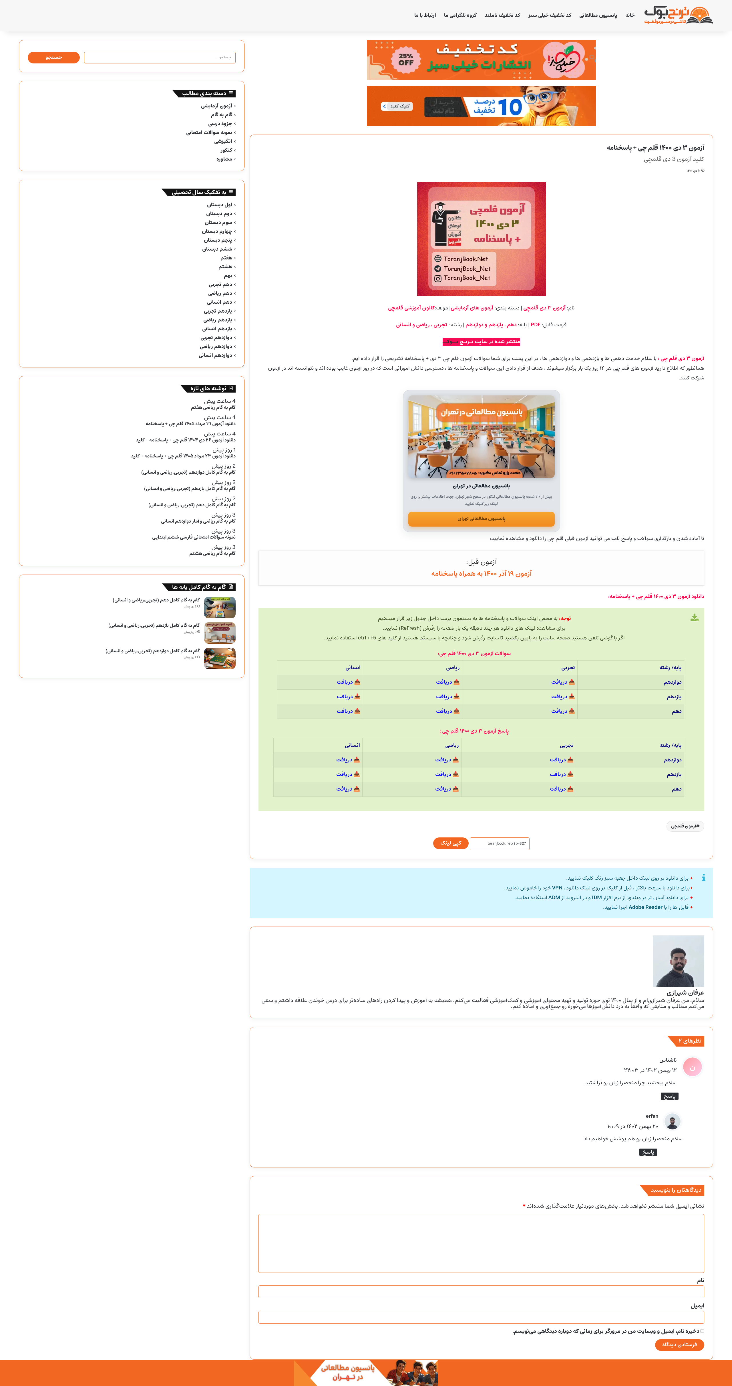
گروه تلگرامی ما (460, 15)
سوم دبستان (218, 223)
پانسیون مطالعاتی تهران (482, 519)
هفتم (226, 258)
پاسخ (670, 1096)
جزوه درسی (220, 124)
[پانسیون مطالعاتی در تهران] (481, 436)
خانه (630, 15)
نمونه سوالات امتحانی (209, 133)
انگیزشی (223, 141)
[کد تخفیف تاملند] (481, 106)
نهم (228, 276)
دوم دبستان (219, 214)
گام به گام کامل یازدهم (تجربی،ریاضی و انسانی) (154, 625)
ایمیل (697, 1306)
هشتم (225, 267)
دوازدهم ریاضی (216, 347)
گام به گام (221, 115)
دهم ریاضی (220, 293)
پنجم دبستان (218, 240)
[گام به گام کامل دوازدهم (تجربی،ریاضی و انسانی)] (220, 658)
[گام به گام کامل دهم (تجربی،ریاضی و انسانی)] (220, 607)
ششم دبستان (217, 249)
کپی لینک (451, 843)
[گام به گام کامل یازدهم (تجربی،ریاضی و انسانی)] (220, 633)
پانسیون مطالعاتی (598, 15)
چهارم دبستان (217, 231)
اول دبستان (219, 205)
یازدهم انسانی (217, 329)
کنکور (226, 150)
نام (700, 1280)
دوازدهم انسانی (215, 355)
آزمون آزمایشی (216, 106)
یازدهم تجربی (218, 311)
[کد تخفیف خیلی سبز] (481, 60)
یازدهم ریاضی (217, 320)
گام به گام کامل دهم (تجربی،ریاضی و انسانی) (156, 600)
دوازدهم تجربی (216, 338)
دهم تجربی (220, 285)
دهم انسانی (219, 302)
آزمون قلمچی (683, 826)
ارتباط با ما (425, 15)
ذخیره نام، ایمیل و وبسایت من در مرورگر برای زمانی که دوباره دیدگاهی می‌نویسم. (605, 1331)
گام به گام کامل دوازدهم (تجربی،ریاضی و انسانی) (153, 651)
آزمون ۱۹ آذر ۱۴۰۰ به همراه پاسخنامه (481, 574)
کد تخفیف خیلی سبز (549, 15)
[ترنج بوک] (679, 16)
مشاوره (224, 159)
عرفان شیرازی (685, 993)
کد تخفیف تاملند (502, 15)
